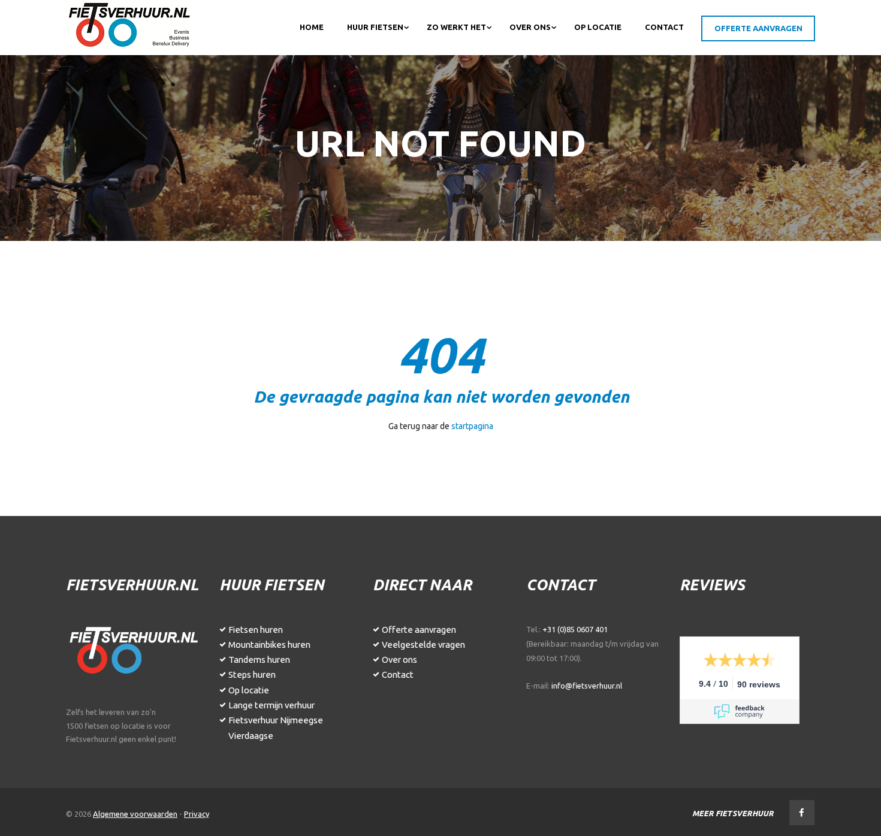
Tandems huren (259, 659)
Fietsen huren (255, 629)
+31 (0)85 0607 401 (575, 629)
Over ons (399, 659)
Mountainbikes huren (269, 644)
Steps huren (252, 674)
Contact (398, 674)
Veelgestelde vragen (423, 644)
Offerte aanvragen (419, 629)
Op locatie (248, 690)
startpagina (472, 426)
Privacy (196, 814)
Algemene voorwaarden (135, 814)
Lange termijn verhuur (271, 705)
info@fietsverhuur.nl (586, 685)
